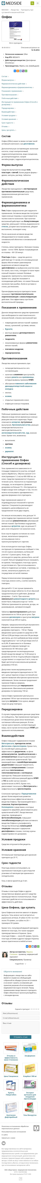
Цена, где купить (8, 130)
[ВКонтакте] (15, 71)
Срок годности (7, 123)
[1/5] (2, 47)
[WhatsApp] (26, 71)
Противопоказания (9, 95)
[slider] (34, 1009)
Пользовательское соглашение (14, 1132)
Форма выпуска (8, 80)
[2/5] (4, 47)
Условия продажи (8, 115)
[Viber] (23, 71)
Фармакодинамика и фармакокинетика (17, 87)
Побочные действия (9, 98)
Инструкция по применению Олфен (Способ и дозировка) (20, 103)
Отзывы (5, 126)
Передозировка (8, 108)
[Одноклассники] (18, 71)
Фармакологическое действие (13, 84)
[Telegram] (20, 71)
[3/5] (6, 47)
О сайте (5, 1135)
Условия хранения (9, 119)
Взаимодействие (8, 112)
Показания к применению (12, 91)
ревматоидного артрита (25, 599)
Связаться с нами (8, 1138)
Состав (4, 76)
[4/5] (8, 47)
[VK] (4, 1143)
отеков (5, 226)
